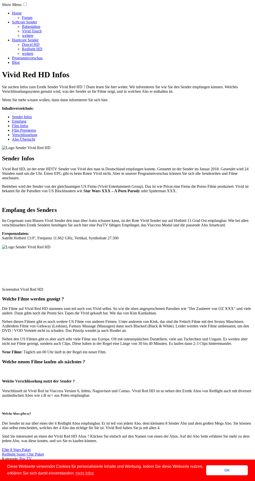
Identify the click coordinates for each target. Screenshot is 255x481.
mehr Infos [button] (84, 473)
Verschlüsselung (24, 135)
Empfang (19, 121)
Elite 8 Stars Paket (16, 450)
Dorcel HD (31, 44)
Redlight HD (32, 49)
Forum (27, 17)
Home (17, 13)
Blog (16, 62)
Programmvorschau (27, 58)
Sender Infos (22, 117)
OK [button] (227, 470)
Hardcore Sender (25, 40)
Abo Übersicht (23, 139)
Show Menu (11, 4)
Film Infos (20, 126)
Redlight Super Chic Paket (23, 454)
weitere (27, 35)
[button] (25, 4)
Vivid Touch (32, 31)
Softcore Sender (24, 22)
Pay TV (25, 459)
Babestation (31, 26)
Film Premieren (24, 130)
